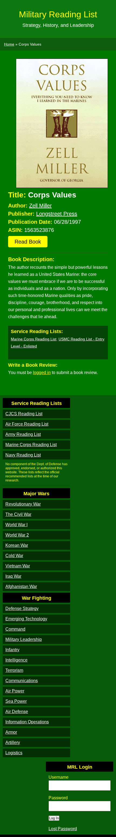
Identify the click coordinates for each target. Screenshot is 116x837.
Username (59, 777)
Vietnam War (17, 566)
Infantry (12, 649)
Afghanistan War (21, 586)
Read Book (28, 242)
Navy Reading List (23, 455)
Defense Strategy (22, 608)
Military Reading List (58, 14)
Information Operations (27, 722)
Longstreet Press (56, 214)
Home (9, 44)
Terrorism (14, 670)
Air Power (14, 691)
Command (15, 629)
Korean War (16, 545)
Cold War (14, 555)
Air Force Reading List (26, 424)
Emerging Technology (26, 618)
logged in (42, 372)
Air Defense (16, 711)
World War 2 (17, 535)
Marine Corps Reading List (33, 339)
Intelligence (16, 660)
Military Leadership (23, 639)
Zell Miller (40, 206)
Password (58, 798)
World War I (16, 524)
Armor (11, 732)
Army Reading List (23, 434)
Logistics (13, 752)
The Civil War (18, 514)
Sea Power (16, 701)
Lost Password (63, 828)
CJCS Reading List (23, 413)
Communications (21, 680)
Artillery (12, 742)
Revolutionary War (23, 504)
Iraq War (13, 576)
